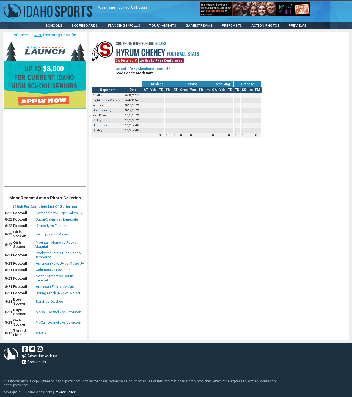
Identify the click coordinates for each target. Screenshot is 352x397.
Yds (153, 90)
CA (214, 90)
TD (161, 90)
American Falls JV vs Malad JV (60, 263)
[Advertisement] (45, 150)
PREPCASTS (232, 25)
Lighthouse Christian (108, 100)
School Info (124, 69)
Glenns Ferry (102, 110)
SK (244, 90)
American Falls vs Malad (55, 287)
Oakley (97, 130)
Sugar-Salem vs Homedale (57, 219)
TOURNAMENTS (163, 25)
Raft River (99, 115)
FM (168, 90)
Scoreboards (85, 25)
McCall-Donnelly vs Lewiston (58, 312)
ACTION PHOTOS (265, 25)
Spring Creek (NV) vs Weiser (58, 293)
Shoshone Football (153, 69)
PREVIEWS (297, 25)
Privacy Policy (65, 392)
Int (207, 90)
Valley (97, 120)
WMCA (41, 333)
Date (133, 90)
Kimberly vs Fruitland (52, 226)
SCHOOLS (54, 25)
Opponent (108, 90)
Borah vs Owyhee (49, 301)
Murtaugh (100, 105)
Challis (97, 95)
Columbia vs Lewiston (53, 270)
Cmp (184, 90)
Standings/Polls (124, 25)
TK (237, 90)
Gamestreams (199, 25)
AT (146, 90)
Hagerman (100, 125)
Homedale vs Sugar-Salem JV (59, 213)
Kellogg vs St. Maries (52, 234)
